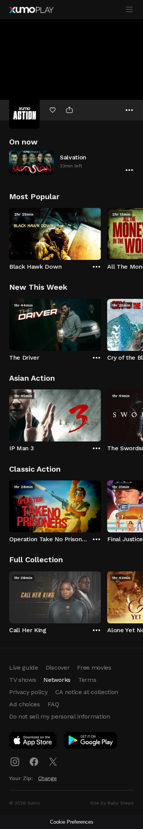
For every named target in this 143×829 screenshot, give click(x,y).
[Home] (31, 10)
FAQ (53, 704)
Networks (56, 679)
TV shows (22, 679)
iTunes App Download (33, 742)
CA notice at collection (87, 692)
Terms (87, 679)
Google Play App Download (91, 742)
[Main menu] (129, 9)
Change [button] (47, 778)
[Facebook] (34, 761)
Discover (57, 667)
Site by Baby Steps (112, 803)
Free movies (94, 667)
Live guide (23, 667)
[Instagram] (15, 761)
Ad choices (24, 704)
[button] (71, 162)
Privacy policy (28, 692)
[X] (53, 761)
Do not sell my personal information (59, 716)
